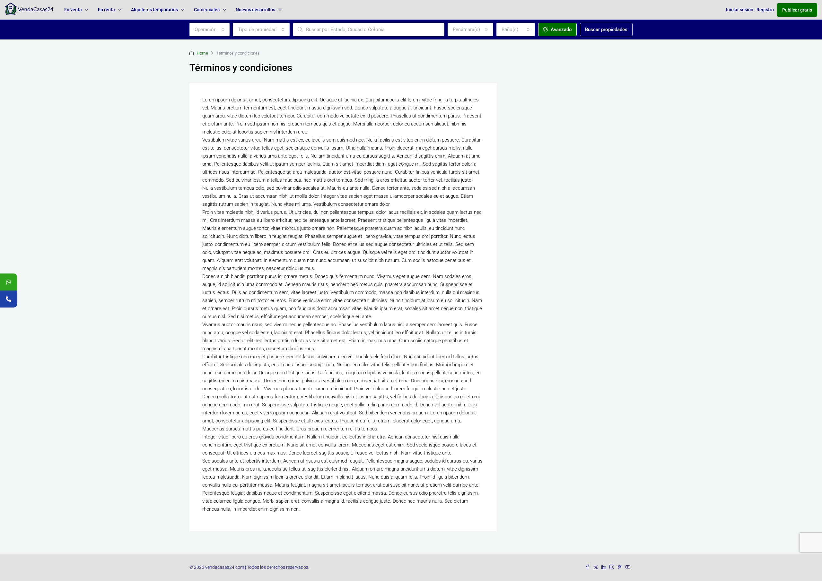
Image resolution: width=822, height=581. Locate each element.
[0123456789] (8, 281)
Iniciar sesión (739, 9)
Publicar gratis (797, 10)
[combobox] (209, 29)
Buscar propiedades (606, 29)
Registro (765, 9)
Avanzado (560, 29)
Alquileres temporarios (154, 9)
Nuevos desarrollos (255, 9)
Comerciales (207, 9)
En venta (73, 9)
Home (202, 53)
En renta (106, 9)
